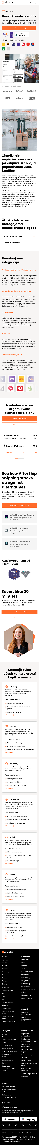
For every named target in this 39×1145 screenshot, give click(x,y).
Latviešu (7, 1102)
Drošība (21, 1133)
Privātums (5, 1133)
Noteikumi (14, 1133)
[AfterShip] (8, 2)
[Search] (31, 3)
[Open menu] (35, 2)
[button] (19, 236)
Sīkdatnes (29, 1133)
